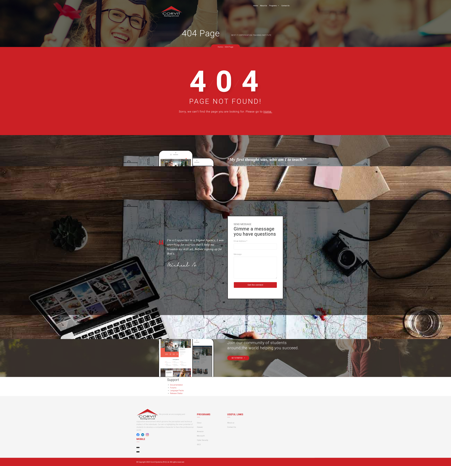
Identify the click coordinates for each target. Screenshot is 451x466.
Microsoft (201, 436)
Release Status (176, 393)
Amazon (200, 431)
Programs (273, 6)
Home (255, 6)
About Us (263, 6)
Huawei (200, 427)
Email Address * (240, 241)
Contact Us (285, 6)
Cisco (199, 423)
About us (230, 423)
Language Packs (177, 390)
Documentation (176, 385)
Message (238, 254)
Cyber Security (202, 440)
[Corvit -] (171, 11)
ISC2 (199, 444)
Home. (267, 111)
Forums (173, 388)
